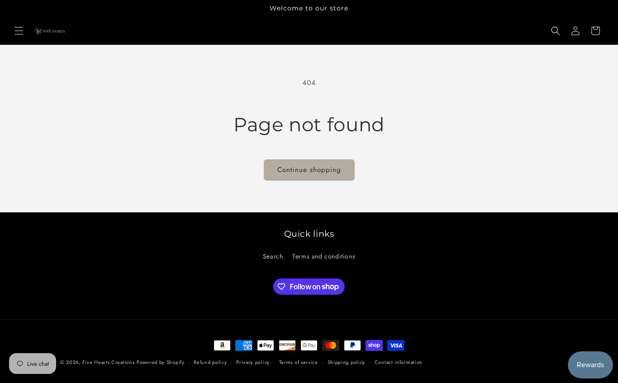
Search (273, 256)
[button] (19, 31)
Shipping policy (347, 361)
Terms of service (298, 361)
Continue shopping (309, 170)
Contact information (399, 361)
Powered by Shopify (161, 362)
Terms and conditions (323, 256)
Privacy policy (253, 361)
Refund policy (210, 361)
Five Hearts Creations (108, 362)
